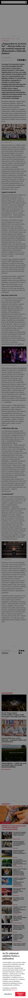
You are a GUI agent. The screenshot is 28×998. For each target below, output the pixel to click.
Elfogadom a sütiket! (20, 994)
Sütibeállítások (8, 994)
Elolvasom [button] (14, 990)
